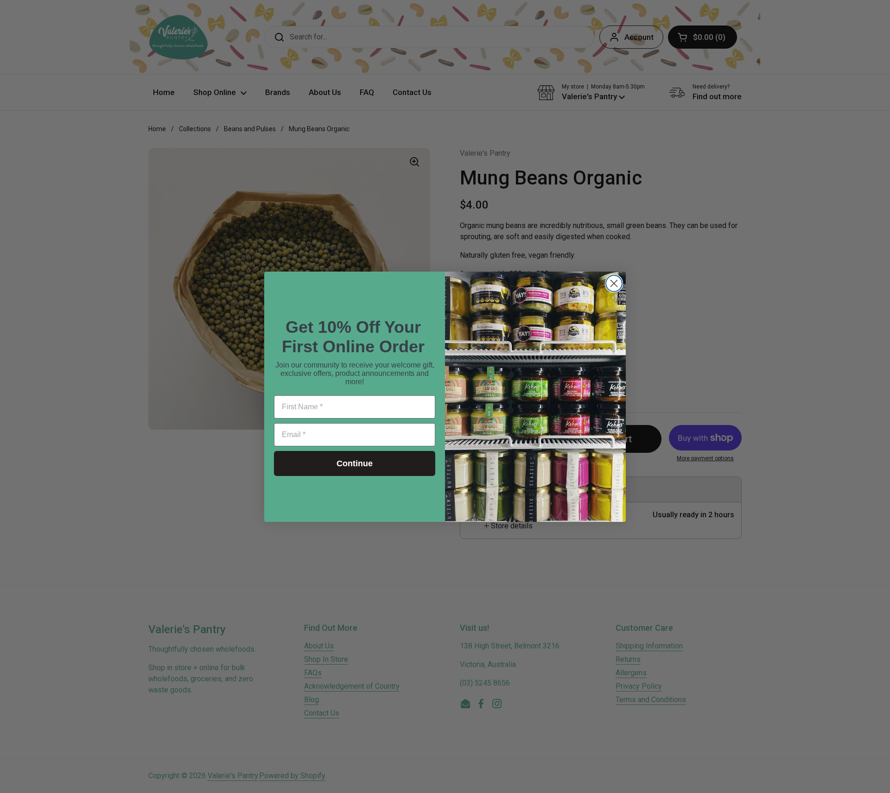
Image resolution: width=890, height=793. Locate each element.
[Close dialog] (614, 283)
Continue (355, 463)
